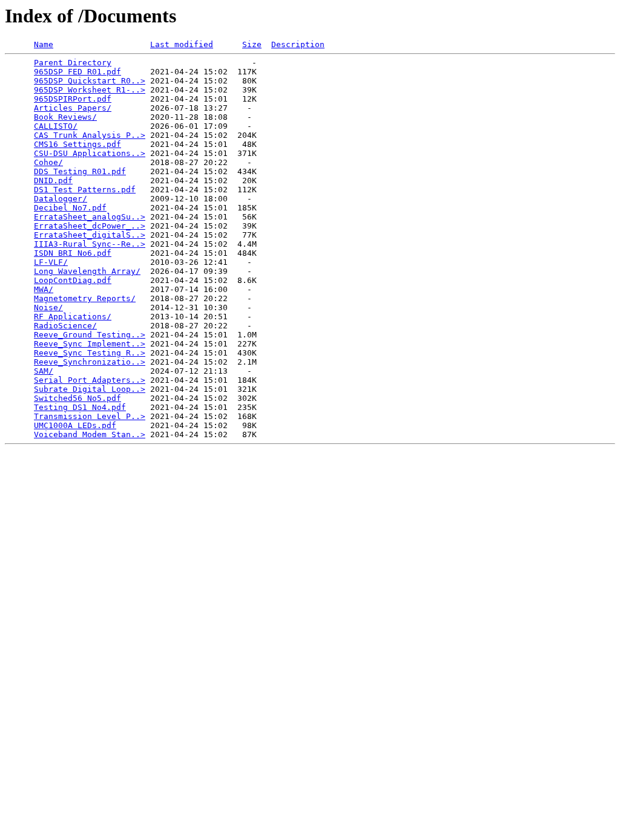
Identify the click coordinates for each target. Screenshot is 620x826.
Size (252, 44)
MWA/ (43, 289)
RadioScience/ (65, 325)
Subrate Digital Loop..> (89, 389)
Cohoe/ (48, 162)
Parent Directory (72, 62)
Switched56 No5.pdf (77, 398)
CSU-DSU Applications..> (89, 153)
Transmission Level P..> (89, 416)
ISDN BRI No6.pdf (72, 253)
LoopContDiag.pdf (72, 280)
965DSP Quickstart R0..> (89, 80)
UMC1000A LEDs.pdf (75, 425)
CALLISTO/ (56, 126)
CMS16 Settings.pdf (77, 144)
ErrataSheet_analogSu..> (89, 216)
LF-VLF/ (51, 262)
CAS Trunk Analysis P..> (89, 135)
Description (298, 44)
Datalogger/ (60, 198)
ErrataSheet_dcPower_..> (89, 225)
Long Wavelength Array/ (87, 271)
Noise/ (48, 307)
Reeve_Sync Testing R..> (89, 352)
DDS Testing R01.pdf (80, 171)
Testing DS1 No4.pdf (80, 407)
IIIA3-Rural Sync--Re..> (89, 244)
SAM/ (43, 371)
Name (43, 44)
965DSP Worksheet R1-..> (89, 89)
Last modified (181, 44)
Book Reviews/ (65, 117)
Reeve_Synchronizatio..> (89, 361)
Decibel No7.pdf (70, 207)
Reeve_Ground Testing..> (89, 334)
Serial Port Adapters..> (89, 380)
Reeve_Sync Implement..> (89, 343)
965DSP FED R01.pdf (77, 71)
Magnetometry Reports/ (85, 298)
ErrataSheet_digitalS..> (89, 234)
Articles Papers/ (72, 107)
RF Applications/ (72, 316)
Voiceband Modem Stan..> (89, 434)
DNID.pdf (53, 180)
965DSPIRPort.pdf (72, 98)
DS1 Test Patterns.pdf (85, 189)
